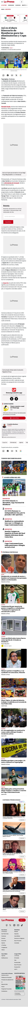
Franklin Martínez (7, 47)
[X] (10, 925)
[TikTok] (21, 925)
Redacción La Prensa (5, 581)
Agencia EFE (3, 735)
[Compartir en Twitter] (16, 75)
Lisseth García (4, 705)
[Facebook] (6, 925)
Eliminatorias (13, 442)
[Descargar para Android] (11, 399)
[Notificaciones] (21, 1)
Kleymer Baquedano (5, 643)
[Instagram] (14, 925)
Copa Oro (6, 283)
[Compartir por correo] (12, 75)
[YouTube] (18, 925)
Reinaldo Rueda (5, 106)
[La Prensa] (9, 920)
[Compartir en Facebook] (7, 75)
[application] (14, 468)
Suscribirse (8, 222)
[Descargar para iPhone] (16, 399)
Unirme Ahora (15, 418)
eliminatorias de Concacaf (11, 183)
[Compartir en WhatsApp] (3, 75)
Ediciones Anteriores (18, 994)
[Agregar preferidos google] (20, 75)
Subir (21, 920)
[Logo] (8, 2)
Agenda (21, 442)
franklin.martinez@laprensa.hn (10, 437)
